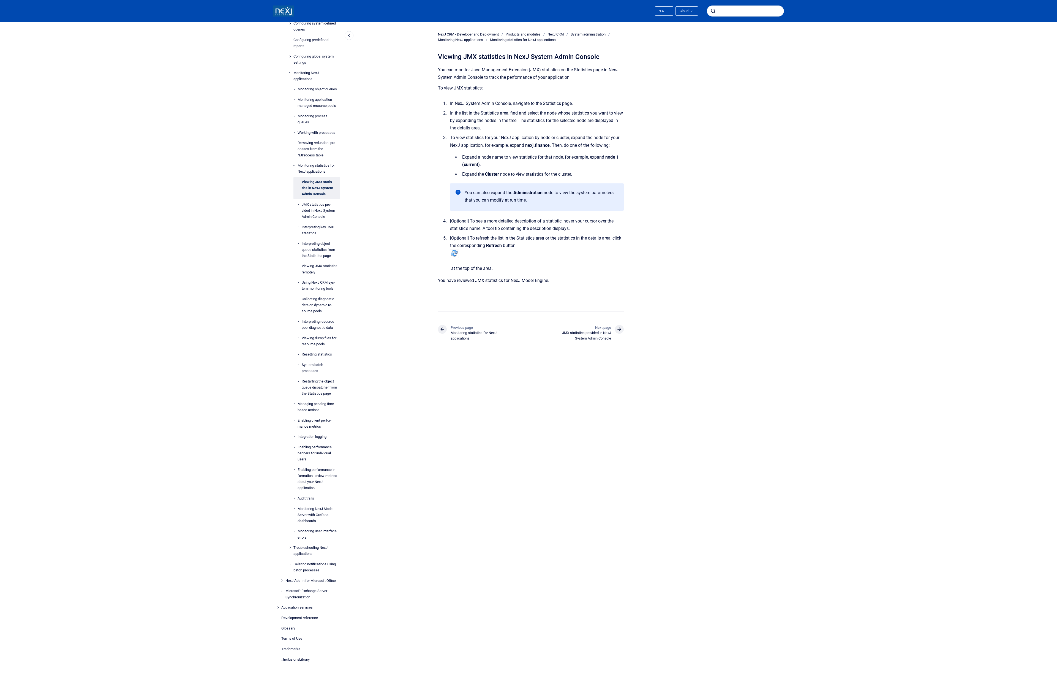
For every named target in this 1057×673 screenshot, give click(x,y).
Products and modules (523, 34)
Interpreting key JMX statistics (318, 230)
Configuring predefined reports (310, 43)
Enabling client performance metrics (314, 423)
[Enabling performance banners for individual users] (294, 447)
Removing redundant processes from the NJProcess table (317, 149)
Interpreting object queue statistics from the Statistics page (318, 249)
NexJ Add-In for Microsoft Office (310, 581)
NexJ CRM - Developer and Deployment (468, 34)
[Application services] (278, 607)
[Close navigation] (349, 35)
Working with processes (316, 133)
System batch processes (312, 368)
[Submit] (713, 11)
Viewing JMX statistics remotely (319, 269)
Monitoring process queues (313, 119)
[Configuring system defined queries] (290, 23)
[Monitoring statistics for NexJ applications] (294, 165)
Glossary (288, 628)
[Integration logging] (294, 437)
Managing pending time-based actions (316, 407)
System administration (588, 34)
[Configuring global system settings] (290, 56)
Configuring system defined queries (314, 26)
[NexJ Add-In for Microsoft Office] (282, 580)
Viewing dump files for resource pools (319, 341)
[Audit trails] (294, 498)
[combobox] (745, 11)
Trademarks (290, 649)
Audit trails (306, 498)
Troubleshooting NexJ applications (310, 551)
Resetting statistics (317, 354)
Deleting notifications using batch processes (314, 567)
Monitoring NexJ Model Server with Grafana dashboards (315, 515)
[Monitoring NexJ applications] (290, 72)
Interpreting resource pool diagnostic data (318, 324)
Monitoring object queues (317, 89)
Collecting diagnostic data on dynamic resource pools (318, 305)
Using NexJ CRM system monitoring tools (318, 285)
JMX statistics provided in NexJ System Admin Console (318, 210)
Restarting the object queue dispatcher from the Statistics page (319, 387)
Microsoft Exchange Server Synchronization (306, 594)
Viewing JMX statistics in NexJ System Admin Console (317, 188)
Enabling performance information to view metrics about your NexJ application (317, 479)
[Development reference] (278, 618)
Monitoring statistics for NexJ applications (316, 168)
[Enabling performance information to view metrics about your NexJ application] (294, 470)
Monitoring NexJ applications (306, 76)
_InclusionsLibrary (295, 659)
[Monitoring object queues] (294, 89)
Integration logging (312, 437)
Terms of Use (291, 638)
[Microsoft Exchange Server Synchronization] (282, 591)
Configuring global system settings (313, 59)
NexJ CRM (555, 34)
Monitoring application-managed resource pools (317, 102)
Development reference (299, 618)
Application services (297, 607)
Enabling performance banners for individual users (315, 453)
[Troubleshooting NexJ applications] (290, 548)
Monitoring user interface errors (317, 534)
